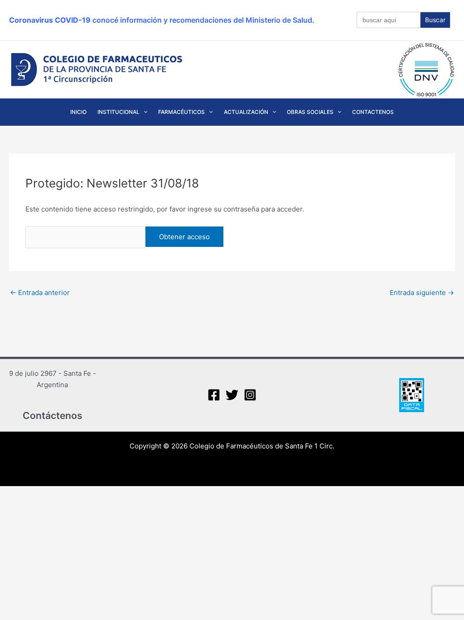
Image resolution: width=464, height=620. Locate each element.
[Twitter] (232, 395)
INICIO (78, 111)
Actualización (246, 111)
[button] (143, 112)
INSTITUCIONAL (118, 111)
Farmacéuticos (181, 111)
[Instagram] (250, 395)
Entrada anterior (40, 292)
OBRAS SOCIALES (310, 111)
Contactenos (373, 111)
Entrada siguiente (422, 292)
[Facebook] (214, 395)
